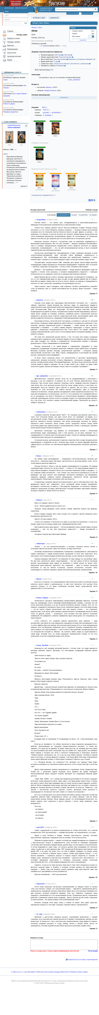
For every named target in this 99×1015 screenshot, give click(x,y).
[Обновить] (26, 127)
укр (25, 972)
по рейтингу (83, 215)
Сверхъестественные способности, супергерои (71, 64)
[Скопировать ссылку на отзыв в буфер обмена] (35, 220)
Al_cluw (39, 914)
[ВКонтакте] (90, 200)
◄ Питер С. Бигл (39, 18)
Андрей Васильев (13, 125)
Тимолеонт (40, 544)
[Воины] (39, 133)
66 (52, 70)
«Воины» (49, 87)
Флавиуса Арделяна (10, 112)
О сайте (14, 972)
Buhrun (39, 500)
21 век (56, 61)
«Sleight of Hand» (50, 90)
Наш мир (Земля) (59, 59)
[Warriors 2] (55, 187)
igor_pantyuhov (74, 80)
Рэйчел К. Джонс (9, 104)
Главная (10, 31)
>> (17, 183)
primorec (39, 300)
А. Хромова (45, 46)
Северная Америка (85, 59)
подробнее (83, 40)
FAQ (38, 972)
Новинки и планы (13, 38)
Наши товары (83, 972)
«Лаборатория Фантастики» (54, 983)
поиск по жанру (72, 13)
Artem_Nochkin (42, 645)
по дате (74, 215)
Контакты (44, 972)
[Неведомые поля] (39, 160)
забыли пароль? (21, 8)
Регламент (32, 972)
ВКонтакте (65, 972)
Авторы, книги (21, 35)
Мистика (58, 55)
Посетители (11, 53)
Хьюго (5, 80)
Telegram (73, 972)
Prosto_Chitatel (42, 598)
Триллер (67, 55)
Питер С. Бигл (37, 27)
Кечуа (38, 456)
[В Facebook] (92, 200)
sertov (5, 154)
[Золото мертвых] (21, 143)
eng (19, 972)
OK (24, 23)
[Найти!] (95, 9)
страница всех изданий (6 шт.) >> (44, 195)
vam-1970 (40, 827)
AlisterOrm (40, 884)
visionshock (40, 412)
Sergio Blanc (41, 220)
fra (22, 972)
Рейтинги (10, 45)
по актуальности (63, 215)
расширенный (87, 13)
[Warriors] (39, 186)
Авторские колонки (14, 56)
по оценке (93, 215)
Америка (72, 59)
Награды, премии (13, 42)
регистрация (9, 8)
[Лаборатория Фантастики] (36, 9)
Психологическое (65, 57)
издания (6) (54, 18)
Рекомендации (12, 49)
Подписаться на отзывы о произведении (83, 959)
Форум (9, 60)
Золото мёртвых (14, 127)
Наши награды (54, 972)
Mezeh (38, 579)
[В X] (94, 200)
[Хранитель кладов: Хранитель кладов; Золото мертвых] (9, 143)
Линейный (60, 66)
